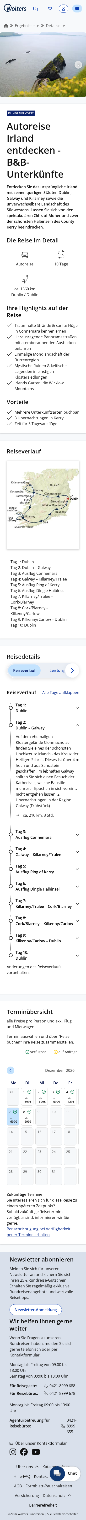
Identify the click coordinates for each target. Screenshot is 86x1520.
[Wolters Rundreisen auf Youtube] (36, 1452)
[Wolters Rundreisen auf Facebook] (24, 1452)
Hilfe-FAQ (22, 1476)
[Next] (72, 670)
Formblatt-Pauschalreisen (49, 1486)
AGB (18, 1486)
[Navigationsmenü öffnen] (77, 8)
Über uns (24, 1466)
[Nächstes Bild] (78, 65)
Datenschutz (54, 1495)
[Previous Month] (10, 1070)
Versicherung (27, 1495)
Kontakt (41, 1476)
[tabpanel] (43, 832)
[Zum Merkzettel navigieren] (50, 9)
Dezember (54, 1070)
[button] (35, 9)
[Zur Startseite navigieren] (15, 8)
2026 (70, 1070)
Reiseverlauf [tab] (24, 670)
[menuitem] (6, 26)
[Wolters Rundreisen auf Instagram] (13, 1452)
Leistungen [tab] (59, 670)
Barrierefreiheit (43, 1505)
